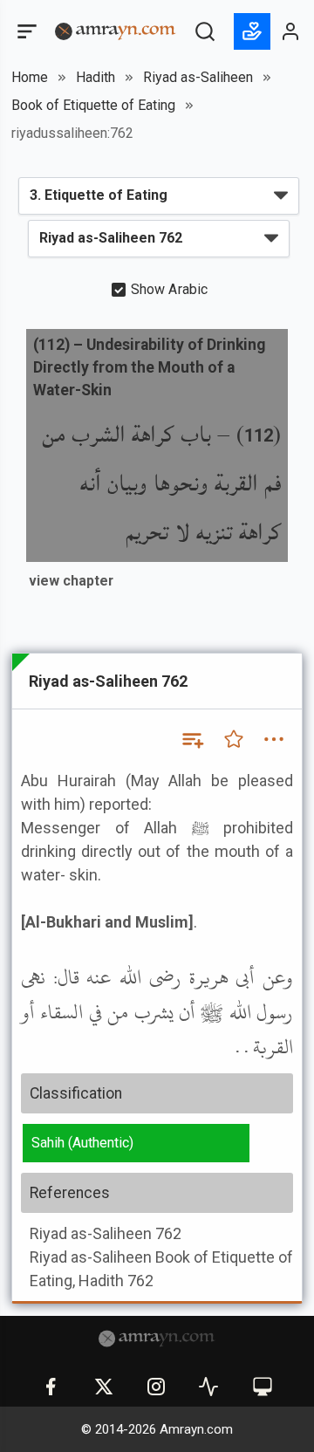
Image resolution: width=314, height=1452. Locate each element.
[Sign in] (291, 31)
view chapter (71, 580)
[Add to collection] (192, 739)
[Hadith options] (274, 739)
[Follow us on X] (103, 1386)
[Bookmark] (233, 739)
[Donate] (252, 31)
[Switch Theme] (262, 1386)
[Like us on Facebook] (50, 1386)
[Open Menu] (25, 31)
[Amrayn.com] (115, 30)
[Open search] (205, 31)
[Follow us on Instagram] (156, 1386)
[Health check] (208, 1386)
